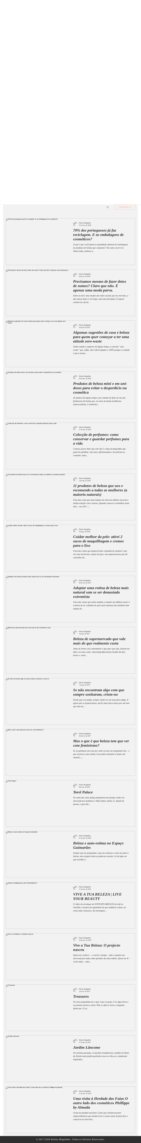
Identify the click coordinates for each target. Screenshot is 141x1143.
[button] (107, 207)
